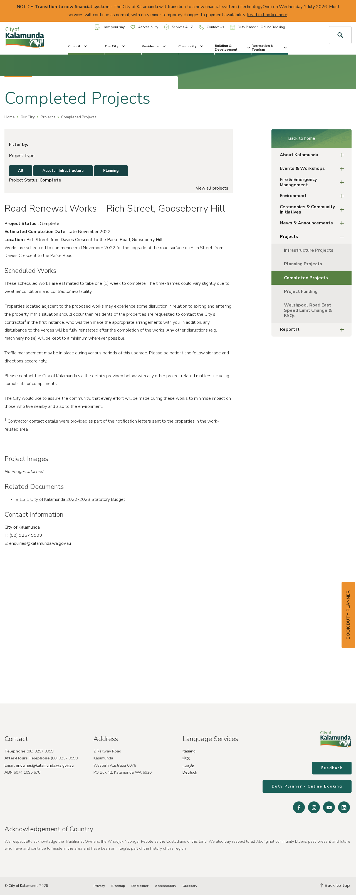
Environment (293, 196)
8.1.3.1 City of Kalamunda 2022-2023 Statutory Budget (70, 499)
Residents (150, 46)
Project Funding (301, 291)
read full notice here (267, 15)
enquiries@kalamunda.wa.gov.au (40, 543)
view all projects (212, 188)
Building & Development (226, 47)
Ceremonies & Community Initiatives (307, 209)
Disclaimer (140, 886)
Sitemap (118, 886)
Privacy (99, 886)
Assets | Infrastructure (63, 170)
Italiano (189, 751)
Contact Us (215, 27)
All (20, 170)
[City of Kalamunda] (29, 38)
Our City (111, 46)
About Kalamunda (299, 155)
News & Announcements (306, 223)
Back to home (301, 138)
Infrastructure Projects (308, 250)
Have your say (114, 27)
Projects (48, 117)
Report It (290, 329)
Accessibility (148, 27)
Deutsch (189, 772)
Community (187, 46)
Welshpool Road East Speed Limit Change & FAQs (308, 310)
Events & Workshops (302, 168)
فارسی (188, 765)
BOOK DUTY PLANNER (348, 614)
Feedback (331, 768)
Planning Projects (303, 264)
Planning (111, 170)
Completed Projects (306, 278)
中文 (186, 758)
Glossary (189, 886)
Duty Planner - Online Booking (261, 27)
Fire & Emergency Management (298, 182)
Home (9, 117)
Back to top (336, 885)
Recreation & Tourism (262, 47)
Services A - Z (182, 27)
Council (74, 46)
